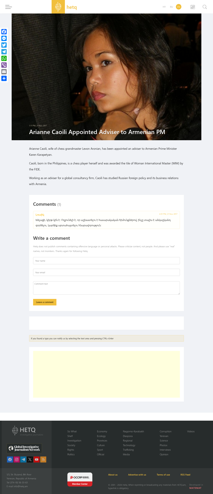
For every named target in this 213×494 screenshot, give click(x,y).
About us (112, 474)
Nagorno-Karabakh (133, 431)
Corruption (165, 431)
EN (178, 6)
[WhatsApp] (4, 58)
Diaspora (128, 436)
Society (71, 445)
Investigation (74, 440)
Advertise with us (137, 474)
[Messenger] (4, 38)
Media (126, 454)
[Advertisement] (106, 374)
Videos (191, 431)
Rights (70, 449)
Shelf (70, 436)
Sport (100, 449)
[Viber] (4, 65)
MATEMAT (195, 487)
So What (72, 431)
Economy (102, 431)
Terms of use (163, 474)
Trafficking (128, 449)
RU (171, 6)
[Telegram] (4, 51)
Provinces (102, 440)
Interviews (165, 449)
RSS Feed (185, 474)
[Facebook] (4, 31)
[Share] (4, 78)
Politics (71, 454)
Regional (127, 440)
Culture (101, 445)
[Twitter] (4, 45)
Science (164, 440)
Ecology (101, 436)
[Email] (4, 71)
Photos (163, 445)
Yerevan (164, 436)
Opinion (164, 454)
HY (164, 6)
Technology (129, 445)
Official (100, 454)
